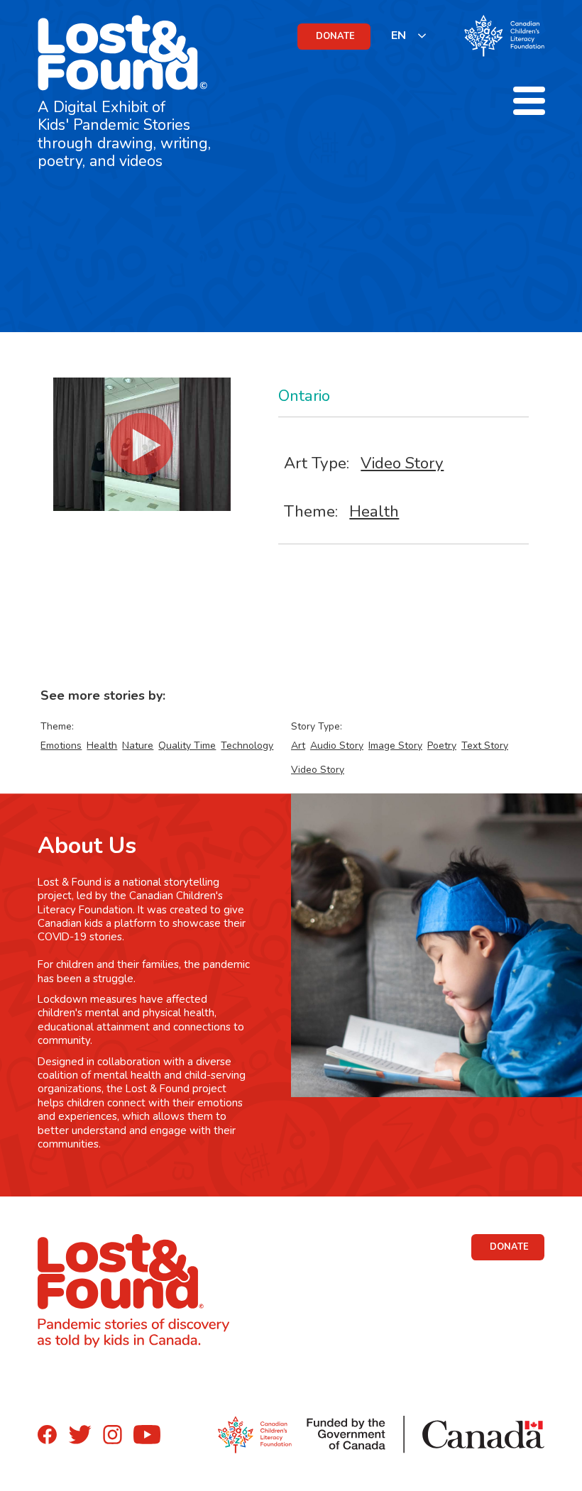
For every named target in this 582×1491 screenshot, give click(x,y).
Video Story (402, 463)
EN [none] (398, 35)
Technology (247, 745)
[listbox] (409, 35)
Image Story (395, 745)
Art (298, 745)
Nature (137, 745)
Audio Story (336, 745)
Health (374, 511)
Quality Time (187, 745)
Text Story (484, 745)
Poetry (441, 745)
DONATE (335, 36)
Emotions (61, 745)
